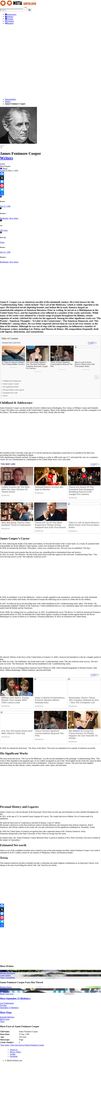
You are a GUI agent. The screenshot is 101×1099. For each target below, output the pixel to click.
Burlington (4, 218)
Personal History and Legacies (13, 390)
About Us (13, 1050)
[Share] (50, 193)
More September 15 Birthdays (15, 998)
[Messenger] (50, 182)
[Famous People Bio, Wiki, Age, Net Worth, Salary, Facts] (18, 5)
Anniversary (12, 14)
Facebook (13, 1056)
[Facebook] (50, 174)
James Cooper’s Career (11, 384)
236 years (4, 230)
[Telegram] (50, 189)
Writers (7, 102)
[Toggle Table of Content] (95, 377)
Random (10, 23)
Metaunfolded (10, 99)
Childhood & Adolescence (12, 381)
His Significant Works (10, 387)
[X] (50, 178)
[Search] (29, 10)
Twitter (12, 1054)
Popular (10, 19)
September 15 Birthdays (9, 1008)
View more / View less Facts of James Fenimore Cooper (22, 1045)
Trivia (5, 396)
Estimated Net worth (10, 393)
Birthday (10, 17)
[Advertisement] (50, 43)
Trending (10, 21)
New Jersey (13, 218)
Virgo (2, 242)
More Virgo (6, 1012)
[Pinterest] (50, 186)
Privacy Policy (15, 1052)
